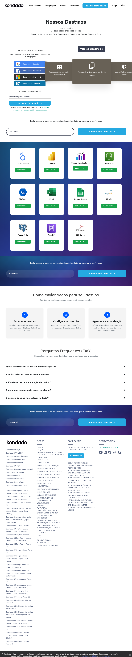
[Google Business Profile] (119, 453)
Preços (40, 450)
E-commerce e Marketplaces (50, 472)
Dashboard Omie (13, 475)
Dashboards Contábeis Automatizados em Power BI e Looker (81, 507)
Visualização (43, 503)
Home (61, 28)
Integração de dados (46, 525)
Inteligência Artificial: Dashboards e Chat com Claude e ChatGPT (48, 512)
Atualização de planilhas (48, 523)
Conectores (42, 460)
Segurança (42, 533)
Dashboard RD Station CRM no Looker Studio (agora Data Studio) (18, 511)
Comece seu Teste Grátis (102, 131)
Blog (39, 538)
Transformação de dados (48, 528)
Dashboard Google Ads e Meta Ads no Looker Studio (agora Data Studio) (18, 520)
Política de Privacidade (48, 545)
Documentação (44, 540)
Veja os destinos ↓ (91, 48)
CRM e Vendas (43, 463)
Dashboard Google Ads (15, 459)
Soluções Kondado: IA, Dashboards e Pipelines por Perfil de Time (80, 465)
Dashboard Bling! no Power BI (18, 535)
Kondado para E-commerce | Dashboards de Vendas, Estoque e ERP (80, 495)
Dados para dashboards (47, 520)
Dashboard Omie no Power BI (18, 597)
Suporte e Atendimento (48, 478)
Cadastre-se (76, 456)
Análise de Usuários (47, 495)
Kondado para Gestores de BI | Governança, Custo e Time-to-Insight (81, 480)
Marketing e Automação (48, 466)
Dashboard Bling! (13, 450)
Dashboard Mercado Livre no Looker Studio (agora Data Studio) (17, 635)
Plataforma (42, 508)
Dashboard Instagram (15, 472)
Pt (124, 5)
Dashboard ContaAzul (14, 482)
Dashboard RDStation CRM (17, 456)
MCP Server (42, 518)
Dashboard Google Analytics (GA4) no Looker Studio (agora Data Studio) (18, 573)
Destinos (41, 506)
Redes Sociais (44, 492)
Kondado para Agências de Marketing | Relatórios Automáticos (80, 487)
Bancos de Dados (45, 481)
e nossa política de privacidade (35, 110)
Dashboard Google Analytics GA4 (19, 469)
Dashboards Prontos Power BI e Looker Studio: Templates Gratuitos (50, 454)
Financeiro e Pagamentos (49, 475)
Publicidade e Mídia (46, 469)
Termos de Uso (43, 543)
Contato (41, 447)
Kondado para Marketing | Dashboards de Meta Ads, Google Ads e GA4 (79, 472)
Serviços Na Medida (46, 530)
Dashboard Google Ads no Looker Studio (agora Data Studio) (17, 558)
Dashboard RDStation (15, 479)
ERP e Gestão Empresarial (49, 489)
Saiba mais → (23, 170)
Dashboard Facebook (14, 463)
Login (114, 5)
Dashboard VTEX (13, 466)
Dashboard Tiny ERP (14, 453)
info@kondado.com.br (109, 447)
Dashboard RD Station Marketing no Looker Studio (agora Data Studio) (19, 615)
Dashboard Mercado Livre (16, 485)
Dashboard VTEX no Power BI (18, 526)
